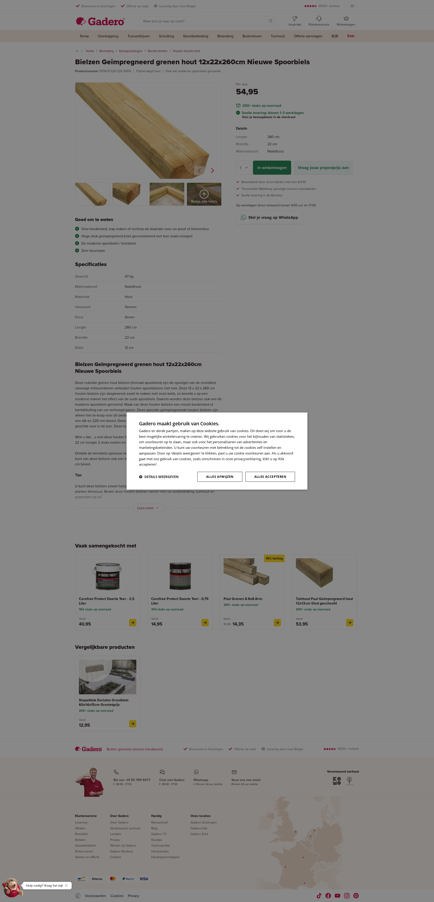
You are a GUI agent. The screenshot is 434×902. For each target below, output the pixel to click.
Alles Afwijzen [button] (220, 476)
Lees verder (167, 464)
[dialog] (217, 451)
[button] (159, 476)
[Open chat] (13, 889)
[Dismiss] (66, 885)
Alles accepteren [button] (270, 476)
